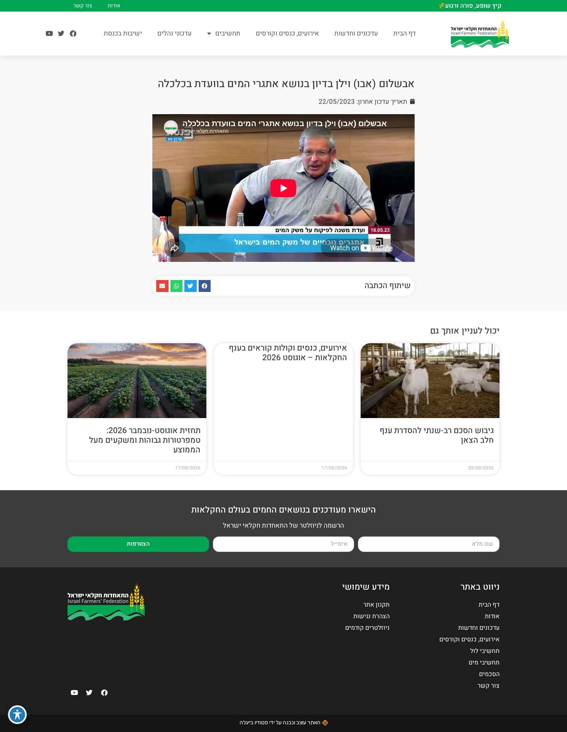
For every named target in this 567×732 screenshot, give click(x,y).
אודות (114, 6)
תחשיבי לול (485, 651)
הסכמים (489, 674)
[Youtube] (49, 33)
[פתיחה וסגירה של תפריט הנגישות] (17, 714)
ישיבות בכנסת (123, 33)
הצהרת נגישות (371, 616)
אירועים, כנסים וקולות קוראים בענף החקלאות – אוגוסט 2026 (288, 353)
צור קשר (82, 6)
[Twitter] (61, 33)
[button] (205, 286)
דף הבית (404, 33)
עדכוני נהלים (174, 33)
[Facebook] (73, 33)
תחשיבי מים (484, 662)
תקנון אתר (376, 604)
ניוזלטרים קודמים (367, 627)
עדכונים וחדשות (356, 33)
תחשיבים (227, 33)
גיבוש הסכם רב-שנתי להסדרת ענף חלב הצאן (437, 435)
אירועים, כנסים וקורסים (287, 33)
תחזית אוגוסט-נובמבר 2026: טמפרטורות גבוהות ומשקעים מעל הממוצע (145, 440)
